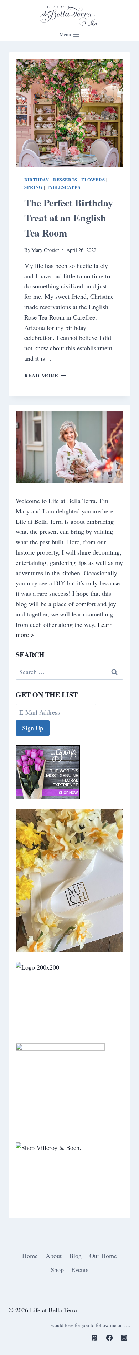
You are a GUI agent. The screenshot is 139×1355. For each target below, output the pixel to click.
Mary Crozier (45, 250)
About (54, 1255)
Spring (33, 187)
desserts (65, 179)
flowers (93, 179)
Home (30, 1255)
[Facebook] (109, 1337)
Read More (45, 375)
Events (79, 1269)
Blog (75, 1255)
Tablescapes (64, 187)
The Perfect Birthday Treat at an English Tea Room (68, 217)
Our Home (103, 1255)
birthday (36, 179)
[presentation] (69, 113)
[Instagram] (124, 1337)
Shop (57, 1269)
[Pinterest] (94, 1337)
